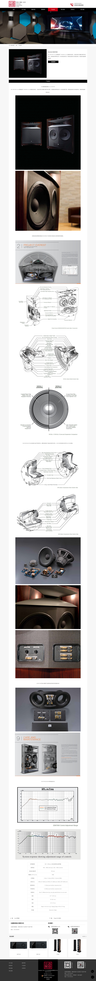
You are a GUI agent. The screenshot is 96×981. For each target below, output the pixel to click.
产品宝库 (53, 9)
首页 (14, 9)
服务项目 (33, 9)
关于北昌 (24, 9)
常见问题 (82, 9)
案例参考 (43, 9)
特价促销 (63, 9)
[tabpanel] (48, 27)
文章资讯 (73, 9)
